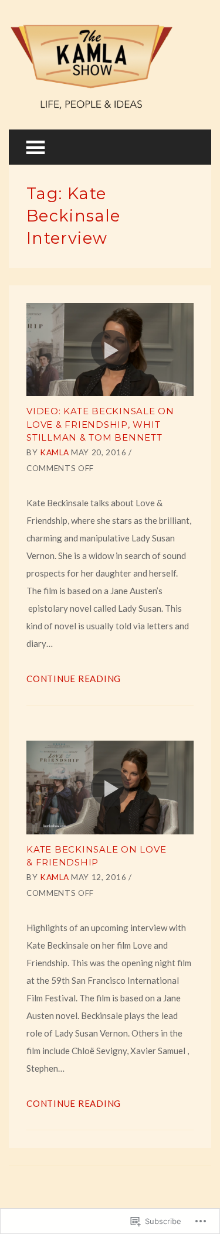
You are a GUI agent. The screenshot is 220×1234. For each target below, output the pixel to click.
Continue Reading (73, 678)
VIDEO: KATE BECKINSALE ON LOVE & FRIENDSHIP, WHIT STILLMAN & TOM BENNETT (100, 424)
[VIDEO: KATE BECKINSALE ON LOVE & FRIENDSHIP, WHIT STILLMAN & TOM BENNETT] (110, 350)
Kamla (54, 452)
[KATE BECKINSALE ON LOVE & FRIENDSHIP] (110, 787)
